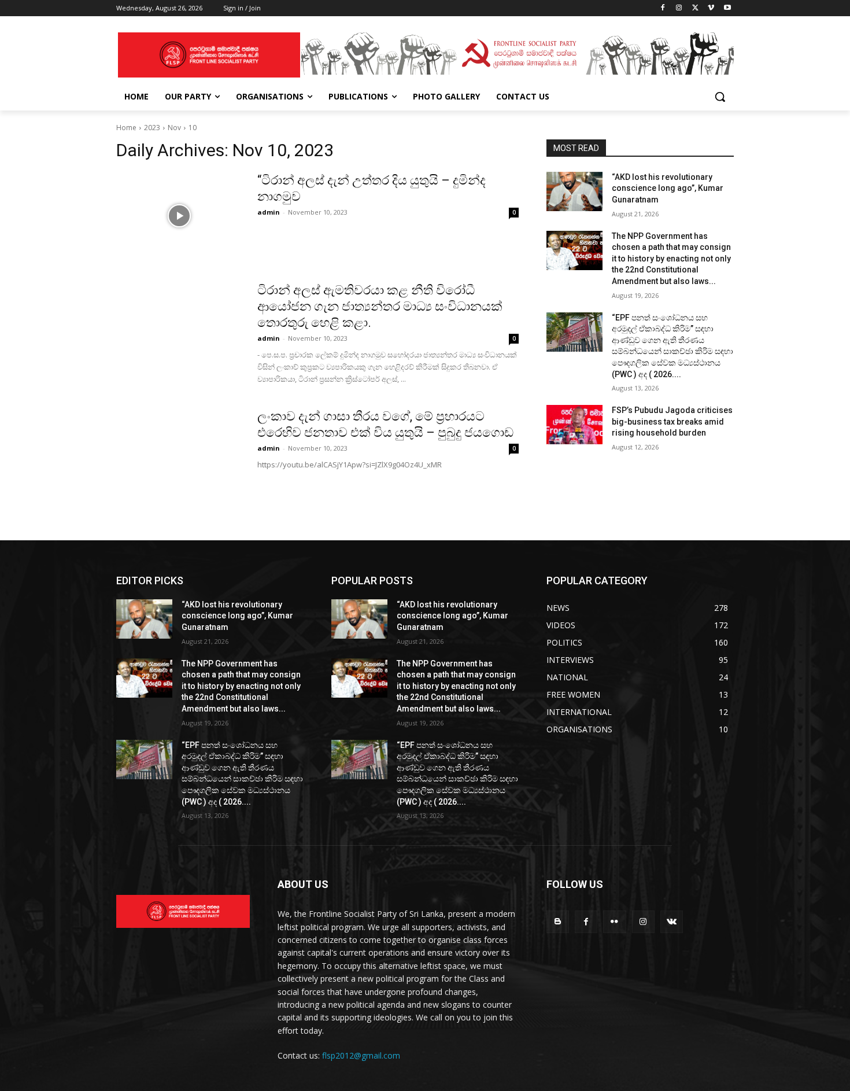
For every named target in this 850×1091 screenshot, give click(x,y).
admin (268, 212)
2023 (152, 127)
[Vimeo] (711, 8)
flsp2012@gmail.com (361, 1055)
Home (126, 127)
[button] (720, 96)
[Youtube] (727, 8)
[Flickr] (614, 922)
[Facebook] (663, 8)
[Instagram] (679, 8)
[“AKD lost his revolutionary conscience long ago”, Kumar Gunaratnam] (574, 191)
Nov (174, 127)
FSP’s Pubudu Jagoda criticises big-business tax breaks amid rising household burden (672, 421)
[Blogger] (557, 922)
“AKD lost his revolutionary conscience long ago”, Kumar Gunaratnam (667, 188)
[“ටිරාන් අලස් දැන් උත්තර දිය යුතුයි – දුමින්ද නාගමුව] (179, 215)
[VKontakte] (671, 922)
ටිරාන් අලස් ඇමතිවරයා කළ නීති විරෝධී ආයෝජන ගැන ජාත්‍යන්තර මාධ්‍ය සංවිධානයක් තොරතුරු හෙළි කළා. (379, 306)
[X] (695, 8)
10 (193, 127)
